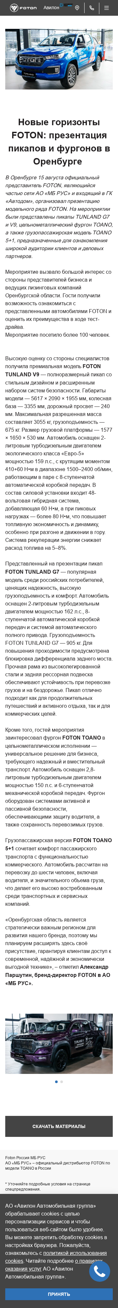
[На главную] (23, 8)
